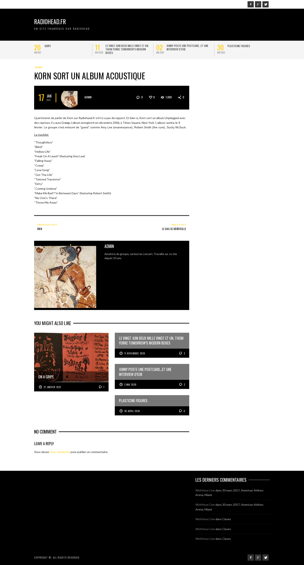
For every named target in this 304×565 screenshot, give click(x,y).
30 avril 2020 (132, 411)
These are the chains (118, 46)
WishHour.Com (205, 490)
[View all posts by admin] (71, 97)
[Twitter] (265, 4)
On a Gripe (50, 46)
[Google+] (258, 4)
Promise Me (234, 46)
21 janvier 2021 (52, 387)
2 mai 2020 (130, 384)
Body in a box (174, 46)
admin (87, 97)
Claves (226, 519)
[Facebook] (251, 4)
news (38, 67)
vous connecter (60, 452)
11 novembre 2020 (134, 353)
